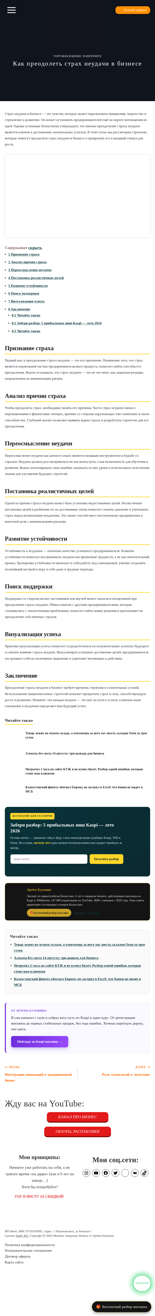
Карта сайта (14, 1262)
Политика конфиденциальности (30, 1245)
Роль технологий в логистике (126, 1071)
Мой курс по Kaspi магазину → (39, 1041)
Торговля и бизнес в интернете (77, 56)
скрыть (35, 247)
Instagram (80, 912)
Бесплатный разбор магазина (121, 1307)
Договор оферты (17, 1256)
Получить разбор (106, 859)
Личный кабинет (135, 10)
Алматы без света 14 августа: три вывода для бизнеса (56, 958)
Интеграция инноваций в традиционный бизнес (38, 1073)
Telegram (94, 912)
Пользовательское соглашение (28, 1250)
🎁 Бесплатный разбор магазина (49, 912)
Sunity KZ (22, 1235)
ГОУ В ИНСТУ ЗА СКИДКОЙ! (39, 1196)
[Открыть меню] (11, 10)
